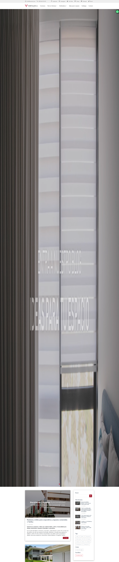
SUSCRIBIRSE (59, 299)
